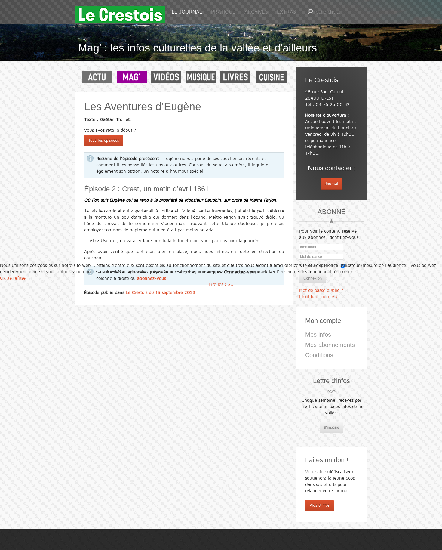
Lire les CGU (221, 284)
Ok (3, 278)
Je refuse (16, 278)
